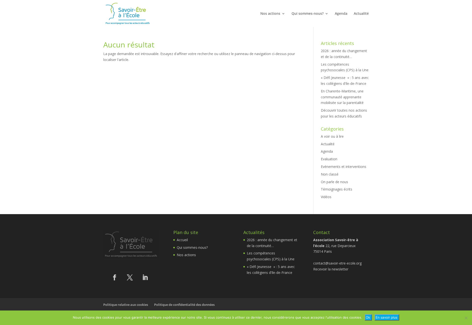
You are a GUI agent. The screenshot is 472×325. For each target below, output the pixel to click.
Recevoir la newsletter (330, 269)
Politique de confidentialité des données (184, 304)
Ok (368, 317)
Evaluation (329, 159)
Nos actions (270, 14)
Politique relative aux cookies (125, 304)
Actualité (361, 14)
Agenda (341, 14)
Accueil (182, 239)
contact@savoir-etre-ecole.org (337, 263)
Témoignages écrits (336, 189)
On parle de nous (334, 181)
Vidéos (326, 196)
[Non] (465, 317)
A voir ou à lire (332, 136)
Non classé (330, 174)
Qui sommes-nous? (308, 14)
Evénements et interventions (343, 166)
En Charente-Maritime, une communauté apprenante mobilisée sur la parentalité (342, 97)
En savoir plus (386, 317)
